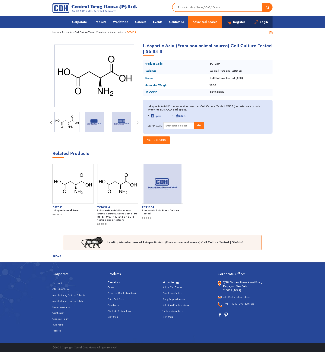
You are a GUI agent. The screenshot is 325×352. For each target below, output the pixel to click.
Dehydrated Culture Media (175, 305)
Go (199, 125)
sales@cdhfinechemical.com (237, 297)
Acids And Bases (116, 299)
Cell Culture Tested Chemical (90, 32)
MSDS (182, 116)
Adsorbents (113, 305)
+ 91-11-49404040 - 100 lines (238, 304)
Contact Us (177, 22)
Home (55, 32)
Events (157, 22)
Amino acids (116, 32)
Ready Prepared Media (173, 299)
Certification (58, 313)
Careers (140, 22)
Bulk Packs (57, 324)
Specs (157, 116)
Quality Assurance (61, 307)
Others (111, 287)
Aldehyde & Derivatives (119, 311)
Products (100, 22)
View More (113, 317)
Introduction (58, 283)
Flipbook (56, 330)
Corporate (79, 22)
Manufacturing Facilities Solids (67, 301)
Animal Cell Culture (172, 287)
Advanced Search (205, 22)
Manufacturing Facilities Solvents (68, 295)
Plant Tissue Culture (172, 293)
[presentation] (51, 122)
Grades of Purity (60, 319)
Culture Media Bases (172, 311)
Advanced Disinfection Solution (123, 293)
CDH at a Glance (61, 289)
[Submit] (267, 7)
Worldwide (120, 22)
